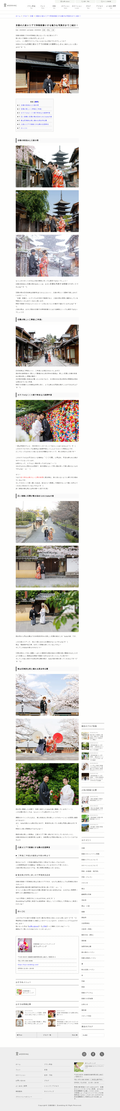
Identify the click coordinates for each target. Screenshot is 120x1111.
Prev (20, 1035)
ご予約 (44, 926)
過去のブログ (87, 1026)
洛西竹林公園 (86, 946)
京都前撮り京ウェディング (28, 992)
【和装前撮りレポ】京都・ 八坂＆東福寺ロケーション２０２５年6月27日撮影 (97, 778)
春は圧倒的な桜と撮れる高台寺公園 (34, 120)
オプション (66, 6)
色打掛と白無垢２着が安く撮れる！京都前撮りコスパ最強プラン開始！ (96, 737)
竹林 (83, 981)
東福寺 (84, 917)
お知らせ (85, 1004)
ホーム (18, 1064)
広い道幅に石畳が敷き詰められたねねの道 (36, 116)
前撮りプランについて (90, 859)
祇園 (83, 912)
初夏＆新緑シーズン (89, 958)
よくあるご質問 (111, 6)
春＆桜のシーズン (88, 952)
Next (74, 1035)
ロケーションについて (90, 865)
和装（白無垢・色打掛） (90, 871)
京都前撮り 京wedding (56, 1105)
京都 (43, 30)
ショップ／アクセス (51, 1086)
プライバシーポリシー (24, 1097)
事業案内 (19, 1091)
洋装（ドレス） (87, 877)
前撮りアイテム (87, 993)
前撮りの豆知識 (87, 998)
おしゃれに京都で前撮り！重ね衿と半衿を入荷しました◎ (35, 1022)
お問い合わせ (66, 1)
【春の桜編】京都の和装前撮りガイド (96, 799)
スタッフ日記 (86, 1016)
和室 (83, 987)
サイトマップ (49, 1091)
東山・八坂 (50, 30)
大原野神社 (86, 923)
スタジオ (85, 883)
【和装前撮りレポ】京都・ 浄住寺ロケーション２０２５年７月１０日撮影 (97, 747)
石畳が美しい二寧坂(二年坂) (31, 109)
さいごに (24, 128)
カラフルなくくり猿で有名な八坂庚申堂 (35, 113)
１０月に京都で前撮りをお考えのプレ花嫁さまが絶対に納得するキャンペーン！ (96, 768)
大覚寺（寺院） (87, 929)
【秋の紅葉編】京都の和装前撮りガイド (96, 808)
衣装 (54, 6)
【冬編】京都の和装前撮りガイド (96, 827)
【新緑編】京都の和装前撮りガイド (96, 818)
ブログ (88, 6)
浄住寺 (84, 900)
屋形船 (84, 940)
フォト (42, 6)
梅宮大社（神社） (88, 935)
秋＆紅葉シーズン (88, 969)
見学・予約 (86, 1)
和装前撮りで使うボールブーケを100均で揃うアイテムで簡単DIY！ (68, 1023)
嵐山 (83, 888)
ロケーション (77, 6)
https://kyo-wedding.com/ (28, 964)
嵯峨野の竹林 (86, 894)
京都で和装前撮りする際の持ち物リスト (68, 1013)
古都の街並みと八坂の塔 (30, 105)
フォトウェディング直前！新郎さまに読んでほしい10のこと (35, 1013)
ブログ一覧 (47, 1035)
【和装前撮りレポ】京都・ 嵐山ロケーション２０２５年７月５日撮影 (97, 758)
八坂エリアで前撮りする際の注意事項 (35, 124)
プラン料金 (31, 6)
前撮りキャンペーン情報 (90, 854)
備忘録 (84, 1010)
